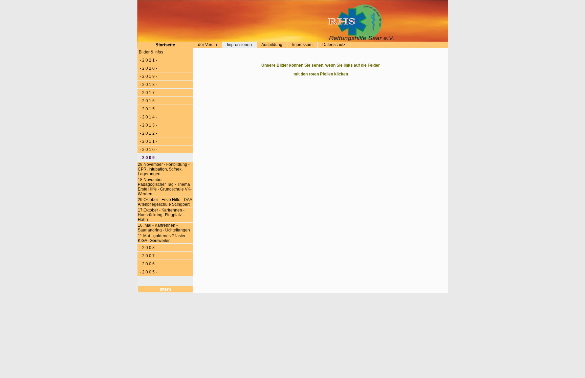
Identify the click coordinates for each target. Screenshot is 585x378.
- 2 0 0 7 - (148, 255)
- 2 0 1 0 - (148, 149)
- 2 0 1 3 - (148, 125)
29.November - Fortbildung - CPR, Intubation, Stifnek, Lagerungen (164, 169)
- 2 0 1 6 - (148, 100)
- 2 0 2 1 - (148, 60)
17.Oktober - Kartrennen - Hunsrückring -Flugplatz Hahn (161, 215)
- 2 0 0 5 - (148, 272)
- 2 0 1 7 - (148, 92)
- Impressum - (302, 44)
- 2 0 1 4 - (148, 117)
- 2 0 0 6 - (148, 264)
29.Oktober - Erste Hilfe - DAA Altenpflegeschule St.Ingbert (165, 202)
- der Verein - (207, 44)
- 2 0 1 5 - (148, 109)
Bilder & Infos (151, 52)
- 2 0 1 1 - (148, 141)
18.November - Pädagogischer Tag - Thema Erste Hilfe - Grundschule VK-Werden (165, 186)
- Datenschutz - (334, 44)
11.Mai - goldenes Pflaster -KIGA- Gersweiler (163, 238)
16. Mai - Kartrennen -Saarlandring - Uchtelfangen (164, 227)
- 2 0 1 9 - (148, 76)
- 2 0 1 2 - (148, 133)
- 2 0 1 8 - (148, 84)
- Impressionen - (239, 44)
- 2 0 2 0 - (148, 68)
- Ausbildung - (272, 44)
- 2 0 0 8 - (148, 247)
